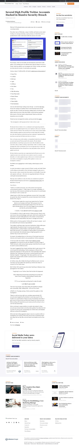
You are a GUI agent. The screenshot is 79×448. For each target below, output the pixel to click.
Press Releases (26, 3)
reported (20, 163)
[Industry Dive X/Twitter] (11, 422)
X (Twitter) (49, 6)
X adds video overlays (66, 36)
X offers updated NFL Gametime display (64, 386)
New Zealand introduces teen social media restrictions (65, 405)
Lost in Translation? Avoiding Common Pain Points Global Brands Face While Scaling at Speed (65, 84)
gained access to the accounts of (38, 71)
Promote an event (62, 150)
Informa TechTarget (44, 438)
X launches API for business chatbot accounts (66, 392)
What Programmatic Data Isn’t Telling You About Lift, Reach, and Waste (66, 75)
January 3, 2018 (38, 210)
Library (17, 3)
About (26, 421)
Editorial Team (27, 423)
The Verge (42, 106)
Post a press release (63, 129)
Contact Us (27, 425)
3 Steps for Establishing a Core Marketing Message (33, 402)
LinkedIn (53, 6)
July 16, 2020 (31, 284)
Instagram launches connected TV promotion (66, 54)
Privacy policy (27, 443)
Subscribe (72, 3)
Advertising (42, 421)
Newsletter (27, 427)
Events (20, 3)
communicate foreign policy (36, 180)
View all (56, 90)
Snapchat (39, 6)
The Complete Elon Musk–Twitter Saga (31, 388)
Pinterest (44, 6)
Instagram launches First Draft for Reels (66, 48)
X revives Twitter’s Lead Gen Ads (66, 398)
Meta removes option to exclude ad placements (67, 42)
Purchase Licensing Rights (30, 429)
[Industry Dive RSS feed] (19, 422)
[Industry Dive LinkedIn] (6, 422)
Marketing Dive (58, 423)
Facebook (26, 6)
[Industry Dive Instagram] (14, 422)
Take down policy (40, 443)
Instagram (34, 6)
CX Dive (57, 421)
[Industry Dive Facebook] (9, 422)
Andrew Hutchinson (11, 21)
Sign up (59, 25)
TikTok (30, 6)
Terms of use (33, 443)
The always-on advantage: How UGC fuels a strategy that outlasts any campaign (66, 67)
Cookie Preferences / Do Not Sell (51, 443)
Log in (41, 427)
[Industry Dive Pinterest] (16, 422)
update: (40, 119)
